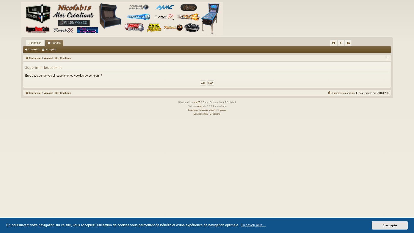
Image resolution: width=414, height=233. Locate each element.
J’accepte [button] (390, 225)
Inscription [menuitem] (349, 43)
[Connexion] (122, 18)
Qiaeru (223, 110)
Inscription (50, 49)
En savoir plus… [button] (253, 225)
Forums (56, 42)
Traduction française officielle (202, 110)
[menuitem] (333, 43)
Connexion (34, 42)
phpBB (197, 102)
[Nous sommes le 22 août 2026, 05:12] (387, 58)
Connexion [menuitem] (341, 43)
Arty (199, 106)
